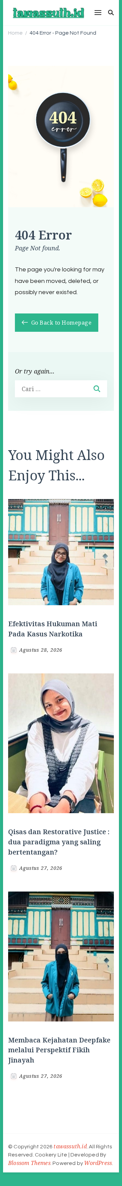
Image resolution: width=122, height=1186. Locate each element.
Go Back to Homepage (60, 322)
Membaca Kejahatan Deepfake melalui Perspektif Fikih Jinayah (59, 1050)
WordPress (98, 1163)
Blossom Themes (29, 1163)
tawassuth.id (70, 1146)
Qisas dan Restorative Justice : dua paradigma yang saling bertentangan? (58, 842)
